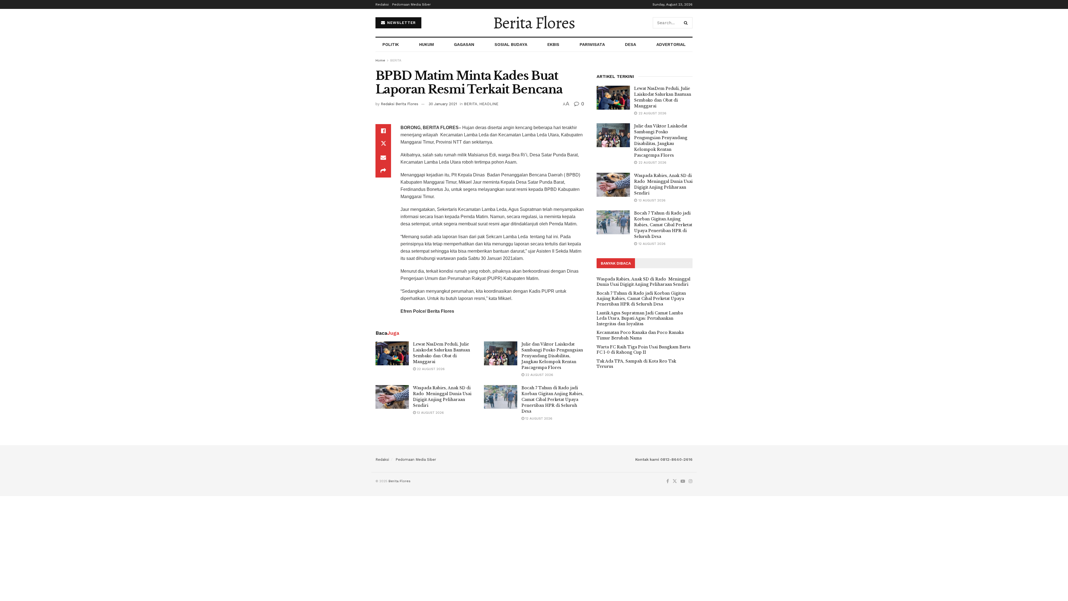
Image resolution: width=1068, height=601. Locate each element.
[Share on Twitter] (383, 144)
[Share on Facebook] (383, 130)
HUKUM (426, 44)
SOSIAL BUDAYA (511, 44)
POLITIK (390, 44)
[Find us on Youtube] (683, 481)
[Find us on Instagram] (691, 481)
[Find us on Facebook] (667, 481)
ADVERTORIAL (671, 44)
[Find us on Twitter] (675, 481)
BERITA (395, 60)
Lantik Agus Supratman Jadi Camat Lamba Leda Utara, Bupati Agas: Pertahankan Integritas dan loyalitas (640, 318)
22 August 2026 (430, 369)
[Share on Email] (383, 157)
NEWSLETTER (401, 23)
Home (380, 60)
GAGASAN (464, 44)
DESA (630, 44)
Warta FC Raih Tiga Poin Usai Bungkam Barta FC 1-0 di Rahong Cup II (643, 349)
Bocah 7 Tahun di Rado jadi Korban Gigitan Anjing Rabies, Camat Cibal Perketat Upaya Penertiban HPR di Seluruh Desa (552, 399)
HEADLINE (488, 104)
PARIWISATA (592, 44)
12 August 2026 (538, 418)
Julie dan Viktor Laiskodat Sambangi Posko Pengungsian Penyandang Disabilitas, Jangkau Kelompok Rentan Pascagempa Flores (552, 356)
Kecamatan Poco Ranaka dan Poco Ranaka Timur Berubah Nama (640, 335)
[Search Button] (687, 22)
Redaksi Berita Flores (399, 104)
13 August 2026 (430, 413)
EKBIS (553, 44)
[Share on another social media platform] (383, 171)
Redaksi (382, 4)
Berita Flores (534, 22)
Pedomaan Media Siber (411, 4)
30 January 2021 (443, 104)
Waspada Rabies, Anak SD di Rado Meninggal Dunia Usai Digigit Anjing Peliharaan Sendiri (643, 282)
